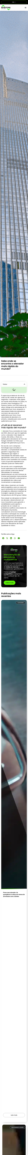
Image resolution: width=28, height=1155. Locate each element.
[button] (25, 7)
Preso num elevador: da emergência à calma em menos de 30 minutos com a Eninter (14, 894)
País (13, 2)
